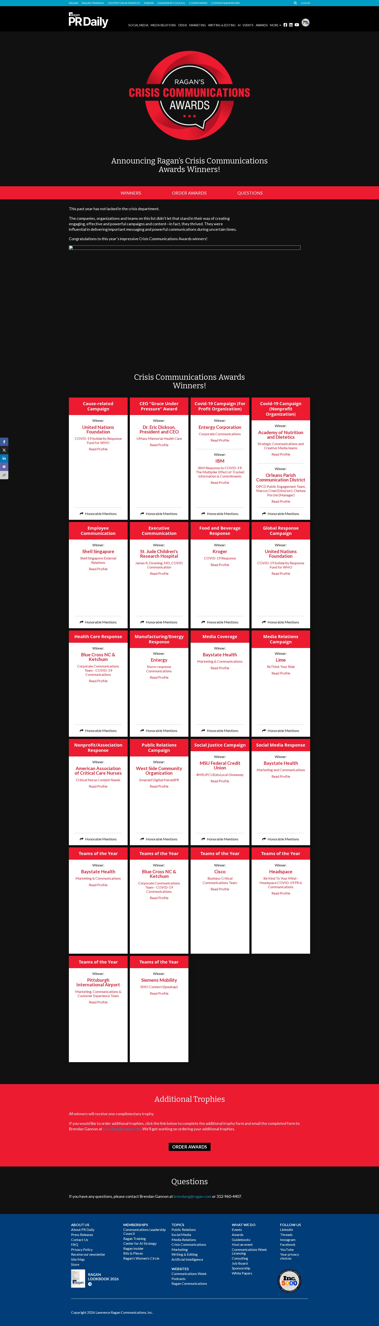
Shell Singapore (98, 551)
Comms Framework (225, 3)
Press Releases (82, 1234)
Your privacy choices (289, 1256)
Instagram (287, 1239)
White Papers (242, 1273)
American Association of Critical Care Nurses (98, 770)
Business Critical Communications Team (220, 880)
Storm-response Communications (159, 668)
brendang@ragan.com (192, 1196)
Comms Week (198, 3)
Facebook (287, 1244)
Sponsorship (241, 1268)
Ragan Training (93, 3)
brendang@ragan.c (119, 1128)
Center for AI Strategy (124, 3)
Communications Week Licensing (249, 1251)
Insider (149, 3)
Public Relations (184, 1229)
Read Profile (98, 449)
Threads (286, 1234)
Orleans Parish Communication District (280, 477)
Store (75, 1264)
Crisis (182, 25)
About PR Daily (82, 1229)
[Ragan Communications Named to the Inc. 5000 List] (305, 22)
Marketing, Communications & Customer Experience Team (98, 993)
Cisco (219, 871)
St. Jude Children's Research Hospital (159, 554)
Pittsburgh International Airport (98, 982)
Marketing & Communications (220, 661)
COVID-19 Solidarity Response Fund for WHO (98, 440)
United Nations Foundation (98, 429)
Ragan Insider (133, 1248)
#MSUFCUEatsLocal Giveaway (219, 774)
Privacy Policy (82, 1249)
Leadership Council (171, 3)
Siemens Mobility (159, 980)
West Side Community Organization (159, 770)
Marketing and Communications (281, 770)
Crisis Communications (189, 1244)
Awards (237, 1234)
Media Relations (163, 25)
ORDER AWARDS (189, 192)
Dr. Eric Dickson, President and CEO (159, 429)
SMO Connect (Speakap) (159, 987)
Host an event (242, 1244)
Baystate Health (220, 654)
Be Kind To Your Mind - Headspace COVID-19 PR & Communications (280, 882)
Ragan (73, 3)
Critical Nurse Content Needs (98, 780)
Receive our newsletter (88, 1254)
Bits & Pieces (133, 1253)
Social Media (138, 25)
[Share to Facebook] (4, 442)
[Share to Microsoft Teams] (4, 467)
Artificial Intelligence (187, 1259)
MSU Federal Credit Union (220, 765)
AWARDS (262, 25)
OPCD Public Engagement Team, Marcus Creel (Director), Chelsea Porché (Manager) (281, 490)
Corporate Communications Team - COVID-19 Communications (98, 670)
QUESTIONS (250, 192)
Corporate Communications (220, 434)
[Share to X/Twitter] (4, 450)
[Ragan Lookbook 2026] (95, 1278)
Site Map (78, 1259)
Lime (281, 659)
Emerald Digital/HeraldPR (159, 780)
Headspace (280, 871)
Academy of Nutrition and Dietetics (280, 435)
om (138, 1128)
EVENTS (248, 25)
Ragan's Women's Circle (141, 1258)
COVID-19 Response (220, 558)
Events (237, 1229)
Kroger (220, 551)
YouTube (287, 1249)
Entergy (159, 659)
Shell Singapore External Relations (98, 560)
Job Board (240, 1263)
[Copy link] (4, 475)
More (274, 25)
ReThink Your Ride (281, 666)
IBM (219, 460)
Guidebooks (241, 1239)
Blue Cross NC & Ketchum (98, 657)
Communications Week (189, 1273)
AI (239, 25)
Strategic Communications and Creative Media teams (281, 446)
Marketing (197, 25)
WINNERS (131, 192)
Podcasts (179, 1278)
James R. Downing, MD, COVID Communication (159, 565)
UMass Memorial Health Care (159, 438)
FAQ (74, 1244)
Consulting (240, 1258)
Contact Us (79, 1239)
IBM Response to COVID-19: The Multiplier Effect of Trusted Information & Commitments (220, 472)
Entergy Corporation (219, 427)
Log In (305, 3)
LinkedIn (286, 1229)
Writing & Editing (222, 25)
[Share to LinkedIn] (4, 458)
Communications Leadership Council (144, 1231)
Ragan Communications (189, 1283)
